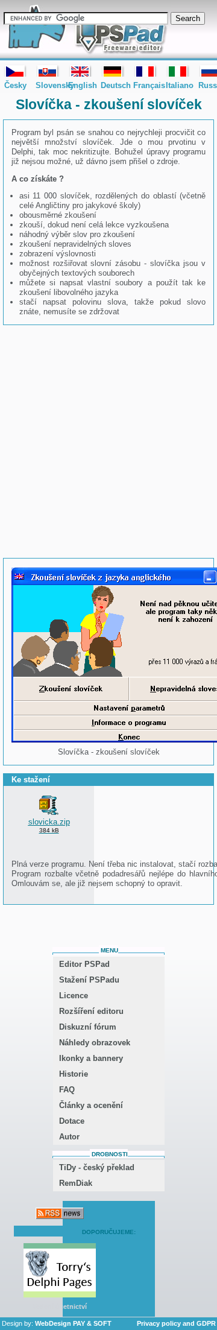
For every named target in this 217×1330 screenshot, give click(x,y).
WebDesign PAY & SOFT (73, 1323)
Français (145, 71)
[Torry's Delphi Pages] (60, 1271)
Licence (73, 995)
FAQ (67, 1089)
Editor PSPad (84, 964)
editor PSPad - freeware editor (85, 30)
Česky (15, 71)
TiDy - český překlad (96, 1167)
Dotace (71, 1121)
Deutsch (113, 71)
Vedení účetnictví (60, 1306)
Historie (73, 1073)
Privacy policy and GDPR (176, 1323)
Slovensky (48, 71)
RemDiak (75, 1183)
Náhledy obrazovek (94, 1042)
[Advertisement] (108, 441)
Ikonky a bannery (91, 1058)
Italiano (178, 71)
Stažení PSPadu (89, 979)
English (80, 71)
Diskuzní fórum (87, 1026)
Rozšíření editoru (91, 1011)
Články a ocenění (91, 1105)
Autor (69, 1136)
